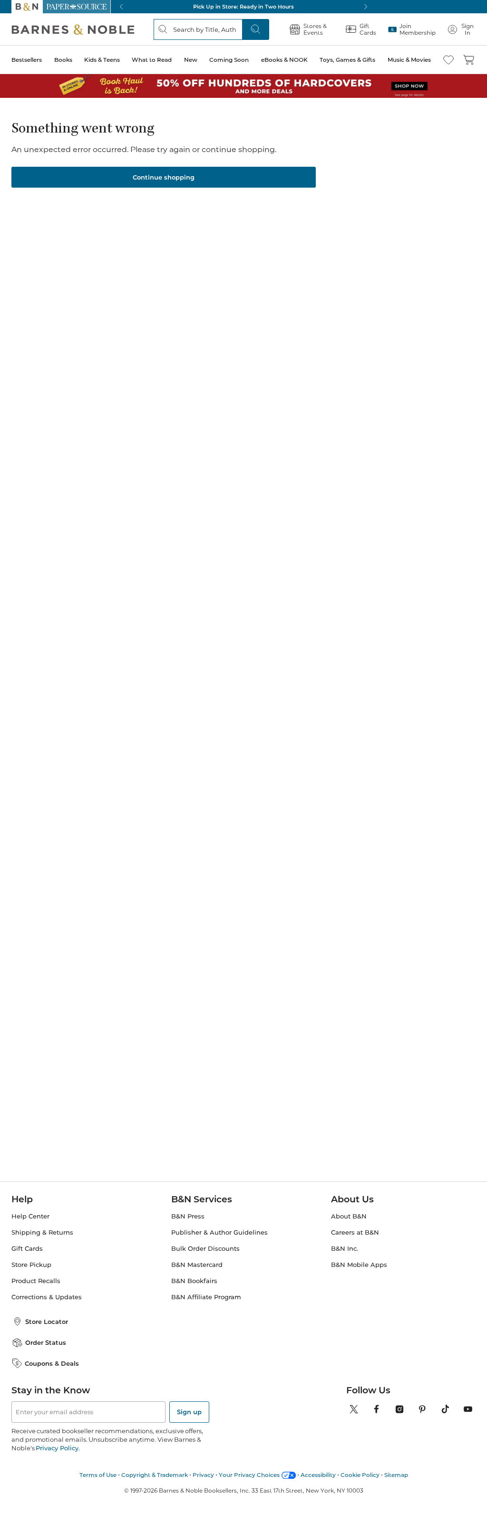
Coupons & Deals (52, 1363)
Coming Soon (229, 59)
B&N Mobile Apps (359, 1264)
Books (63, 59)
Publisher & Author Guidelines (219, 1232)
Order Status (45, 1342)
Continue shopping (164, 177)
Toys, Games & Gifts (347, 59)
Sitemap (396, 1474)
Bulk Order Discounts (205, 1248)
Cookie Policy (360, 1474)
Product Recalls (35, 1281)
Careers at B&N (355, 1232)
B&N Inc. (344, 1248)
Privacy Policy (57, 1448)
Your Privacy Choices (249, 1474)
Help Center (30, 1216)
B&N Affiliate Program (206, 1297)
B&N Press (188, 1216)
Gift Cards (27, 1248)
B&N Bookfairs (194, 1281)
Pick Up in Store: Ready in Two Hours (243, 6)
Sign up (189, 1412)
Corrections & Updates (46, 1297)
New (190, 59)
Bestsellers (26, 59)
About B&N (349, 1216)
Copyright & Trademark (154, 1474)
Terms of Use (98, 1474)
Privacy (203, 1474)
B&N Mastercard (197, 1264)
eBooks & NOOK (284, 59)
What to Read (152, 59)
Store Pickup (31, 1264)
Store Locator (46, 1321)
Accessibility (318, 1474)
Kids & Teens (102, 59)
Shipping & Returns (42, 1232)
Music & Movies (409, 59)
